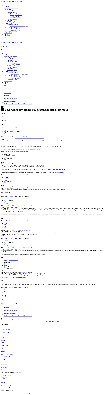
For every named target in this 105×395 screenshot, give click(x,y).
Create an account (13, 151)
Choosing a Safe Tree (15, 16)
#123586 (25, 230)
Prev (5, 115)
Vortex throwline (18, 231)
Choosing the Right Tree (16, 15)
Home (5, 5)
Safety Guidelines (11, 10)
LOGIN (7, 46)
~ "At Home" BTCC (15, 30)
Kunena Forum (55, 321)
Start (5, 113)
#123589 (25, 247)
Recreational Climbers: (12, 27)
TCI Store (3, 348)
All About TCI (7, 6)
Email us (3, 382)
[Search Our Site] (3, 44)
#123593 (25, 272)
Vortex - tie (17, 249)
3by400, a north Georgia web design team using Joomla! (20, 393)
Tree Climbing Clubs (12, 22)
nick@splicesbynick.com (58, 172)
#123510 (25, 187)
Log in (5, 151)
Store (5, 37)
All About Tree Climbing (7, 329)
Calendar (6, 34)
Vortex (16, 207)
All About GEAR (8, 33)
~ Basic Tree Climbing (15, 28)
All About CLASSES (9, 23)
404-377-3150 (7, 385)
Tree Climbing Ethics (12, 12)
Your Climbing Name (12, 19)
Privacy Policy (4, 367)
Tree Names (10, 20)
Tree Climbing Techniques (13, 17)
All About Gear (4, 335)
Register (3, 46)
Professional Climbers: (12, 24)
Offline (5, 157)
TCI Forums (7, 35)
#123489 (25, 136)
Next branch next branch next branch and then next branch (29, 138)
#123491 (25, 163)
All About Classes (5, 332)
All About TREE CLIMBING (11, 8)
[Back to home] (12, 1)
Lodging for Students (12, 31)
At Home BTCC (5, 359)
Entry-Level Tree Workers (7, 354)
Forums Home (7, 87)
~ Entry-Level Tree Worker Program (19, 26)
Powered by (49, 321)
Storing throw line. (19, 188)
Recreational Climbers (6, 356)
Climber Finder (4, 345)
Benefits (9, 9)
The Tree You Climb (12, 13)
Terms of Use (4, 364)
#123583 (25, 205)
